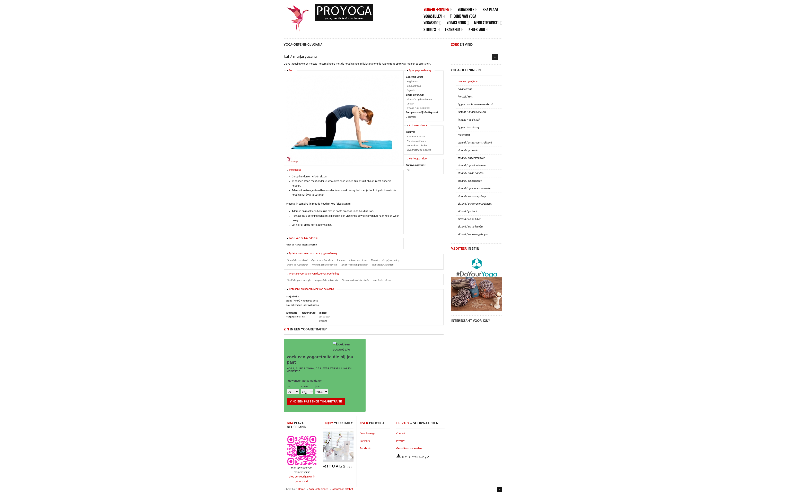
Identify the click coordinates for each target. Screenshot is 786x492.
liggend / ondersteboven (472, 112)
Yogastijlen (432, 16)
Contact (400, 433)
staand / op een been (470, 181)
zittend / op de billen (469, 219)
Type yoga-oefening (420, 70)
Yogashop (430, 22)
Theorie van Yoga (463, 16)
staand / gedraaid (468, 150)
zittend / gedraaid (468, 211)
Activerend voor (418, 125)
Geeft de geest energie (299, 280)
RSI (408, 170)
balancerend (465, 89)
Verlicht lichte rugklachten (354, 264)
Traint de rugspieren (297, 264)
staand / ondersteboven (471, 158)
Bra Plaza (490, 9)
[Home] (298, 19)
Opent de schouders (322, 260)
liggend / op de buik (469, 119)
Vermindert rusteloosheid (355, 280)
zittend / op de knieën (418, 108)
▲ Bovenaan (499, 489)
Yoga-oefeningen (436, 9)
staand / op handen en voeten (419, 101)
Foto (291, 70)
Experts (411, 90)
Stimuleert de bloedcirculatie (352, 260)
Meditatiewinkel (486, 22)
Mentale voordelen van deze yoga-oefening (314, 273)
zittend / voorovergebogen (473, 234)
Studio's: (430, 29)
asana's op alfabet (468, 81)
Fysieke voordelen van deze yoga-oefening (313, 253)
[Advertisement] (476, 355)
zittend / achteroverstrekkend (475, 203)
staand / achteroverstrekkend (475, 142)
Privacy (400, 441)
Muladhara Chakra (417, 145)
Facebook (365, 448)
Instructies (295, 169)
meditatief (464, 135)
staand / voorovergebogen (473, 196)
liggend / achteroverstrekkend (475, 104)
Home (301, 489)
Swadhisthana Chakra (419, 150)
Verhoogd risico (418, 158)
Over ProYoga (367, 433)
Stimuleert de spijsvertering (385, 260)
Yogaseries (465, 9)
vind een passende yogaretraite (316, 401)
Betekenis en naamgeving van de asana (311, 289)
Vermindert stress (382, 280)
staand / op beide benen (472, 165)
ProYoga (344, 10)
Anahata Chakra (416, 136)
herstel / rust (465, 96)
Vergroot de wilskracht (327, 280)
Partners (365, 441)
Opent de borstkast (297, 260)
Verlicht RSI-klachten (383, 264)
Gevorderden (414, 86)
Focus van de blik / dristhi (303, 238)
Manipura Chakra (416, 141)
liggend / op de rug (468, 127)
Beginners (412, 81)
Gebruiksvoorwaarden (409, 448)
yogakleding (456, 22)
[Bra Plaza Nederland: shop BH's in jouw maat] (302, 464)
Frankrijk (452, 29)
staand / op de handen (470, 173)
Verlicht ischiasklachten (324, 264)
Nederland (477, 29)
